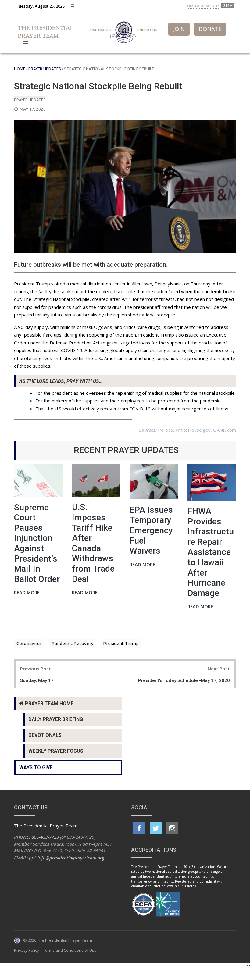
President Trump (121, 643)
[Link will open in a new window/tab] (139, 828)
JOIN (179, 29)
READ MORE (27, 593)
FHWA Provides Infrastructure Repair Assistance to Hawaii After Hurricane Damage (211, 552)
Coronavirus (29, 643)
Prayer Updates (44, 68)
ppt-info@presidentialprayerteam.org (66, 858)
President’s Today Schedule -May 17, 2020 (184, 680)
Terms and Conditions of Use (70, 950)
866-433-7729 (45, 837)
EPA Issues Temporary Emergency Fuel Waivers (151, 530)
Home (19, 68)
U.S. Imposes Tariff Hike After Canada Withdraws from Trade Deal (93, 543)
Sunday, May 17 (37, 680)
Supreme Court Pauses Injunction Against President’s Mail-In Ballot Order (37, 543)
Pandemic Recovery (72, 643)
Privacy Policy (26, 950)
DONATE (210, 29)
